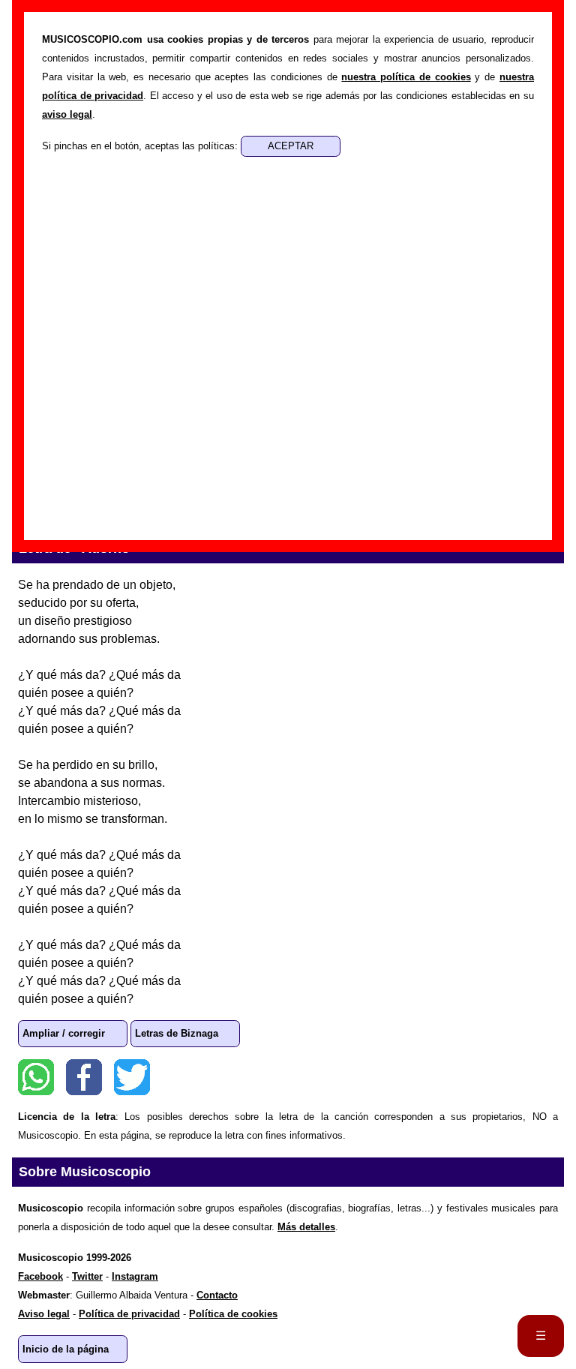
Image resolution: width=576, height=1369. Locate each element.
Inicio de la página (65, 1349)
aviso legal (67, 114)
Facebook (84, 1077)
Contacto (217, 1295)
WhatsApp (36, 1077)
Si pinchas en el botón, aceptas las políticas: (141, 146)
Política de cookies (233, 1313)
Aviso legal (44, 1313)
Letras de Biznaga (176, 1033)
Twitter (132, 1077)
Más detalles (306, 1226)
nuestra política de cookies (405, 77)
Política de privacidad (129, 1313)
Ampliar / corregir (63, 1033)
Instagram (135, 1276)
